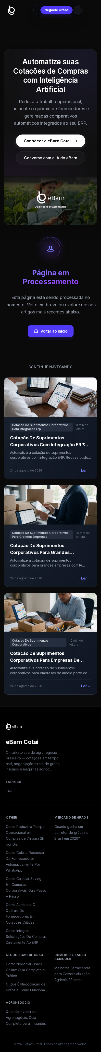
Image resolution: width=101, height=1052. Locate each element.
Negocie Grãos (56, 10)
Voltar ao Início (54, 331)
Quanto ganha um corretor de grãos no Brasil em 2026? (71, 832)
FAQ (9, 791)
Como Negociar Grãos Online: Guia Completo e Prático (25, 970)
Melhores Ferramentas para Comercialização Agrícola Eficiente (72, 974)
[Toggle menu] (77, 10)
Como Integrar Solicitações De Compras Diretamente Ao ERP (26, 936)
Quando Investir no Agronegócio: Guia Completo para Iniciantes (26, 1017)
